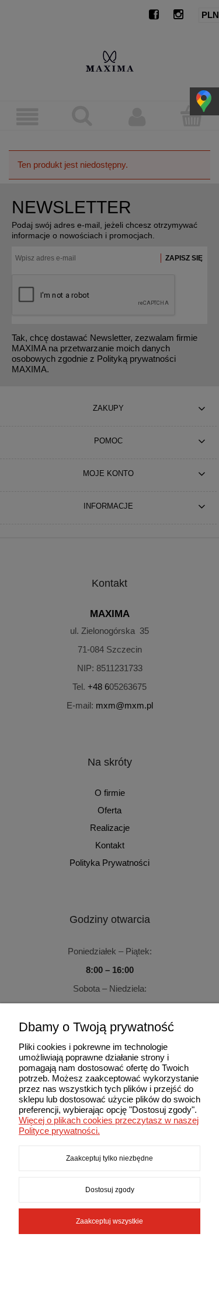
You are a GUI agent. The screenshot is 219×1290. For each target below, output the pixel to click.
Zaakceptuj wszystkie (109, 1221)
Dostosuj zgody (109, 1190)
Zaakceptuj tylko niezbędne (109, 1158)
